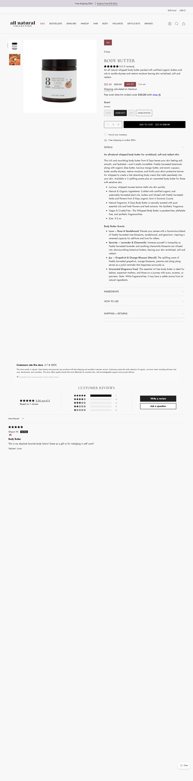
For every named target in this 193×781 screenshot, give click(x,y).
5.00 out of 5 (43, 400)
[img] (15, 427)
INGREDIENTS (111, 291)
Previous (23, 182)
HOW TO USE (111, 301)
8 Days (107, 51)
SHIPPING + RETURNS (115, 313)
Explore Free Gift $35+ (107, 3)
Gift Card (172, 10)
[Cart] (183, 23)
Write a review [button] (158, 398)
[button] (71, 23)
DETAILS (108, 147)
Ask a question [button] (158, 406)
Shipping (108, 89)
